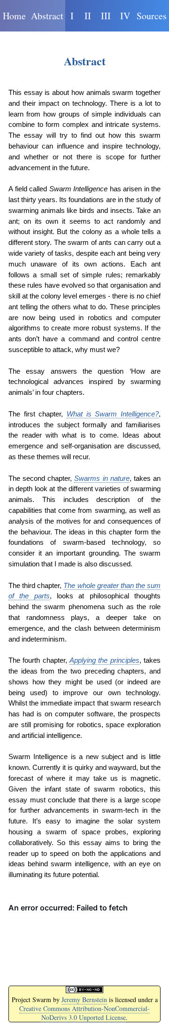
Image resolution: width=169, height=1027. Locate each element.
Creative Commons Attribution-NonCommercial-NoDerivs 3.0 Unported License (84, 1013)
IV (125, 15)
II (87, 15)
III (106, 15)
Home (14, 15)
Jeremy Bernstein (84, 999)
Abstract (47, 15)
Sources (152, 15)
